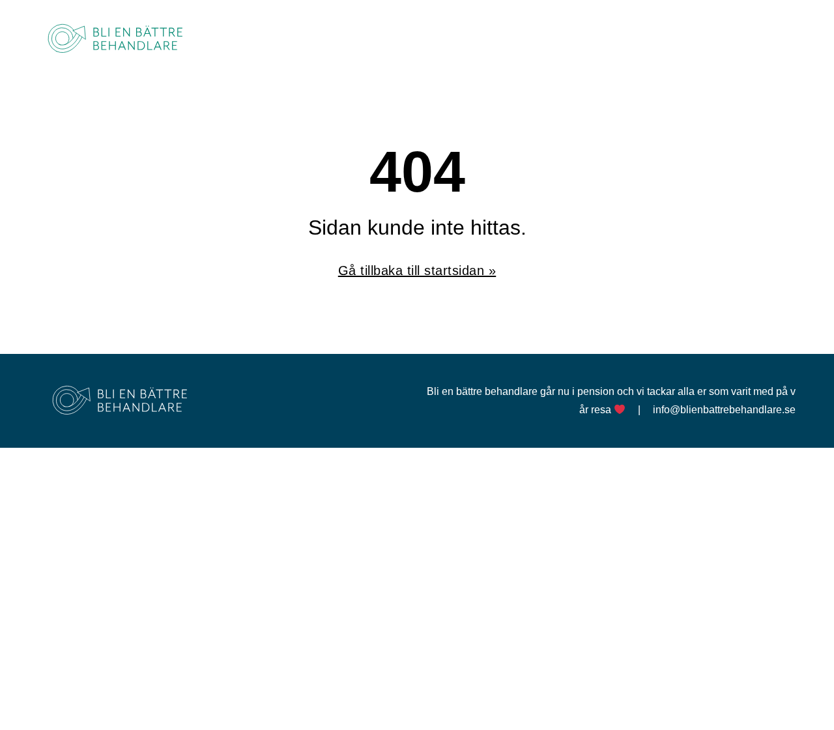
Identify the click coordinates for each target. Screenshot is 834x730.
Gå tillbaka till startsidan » (417, 270)
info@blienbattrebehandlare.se (724, 409)
